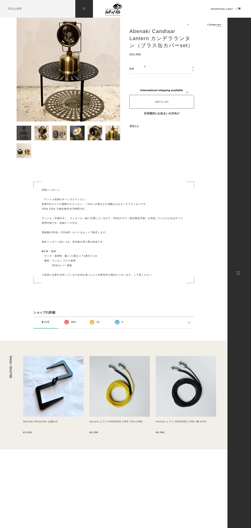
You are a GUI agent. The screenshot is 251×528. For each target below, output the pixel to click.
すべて (45, 322)
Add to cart (161, 101)
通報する (134, 126)
